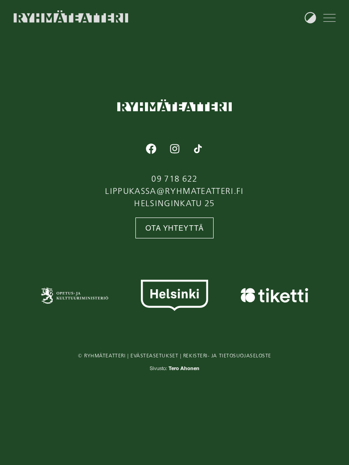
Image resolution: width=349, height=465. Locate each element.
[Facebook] (151, 148)
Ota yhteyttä (174, 228)
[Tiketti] (274, 295)
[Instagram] (174, 148)
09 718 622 (174, 178)
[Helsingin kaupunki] (174, 295)
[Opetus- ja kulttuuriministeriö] (74, 295)
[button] (329, 18)
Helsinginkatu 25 (174, 203)
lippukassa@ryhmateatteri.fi (174, 190)
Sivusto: (174, 368)
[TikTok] (197, 148)
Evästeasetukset (154, 355)
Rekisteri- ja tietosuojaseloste (227, 355)
